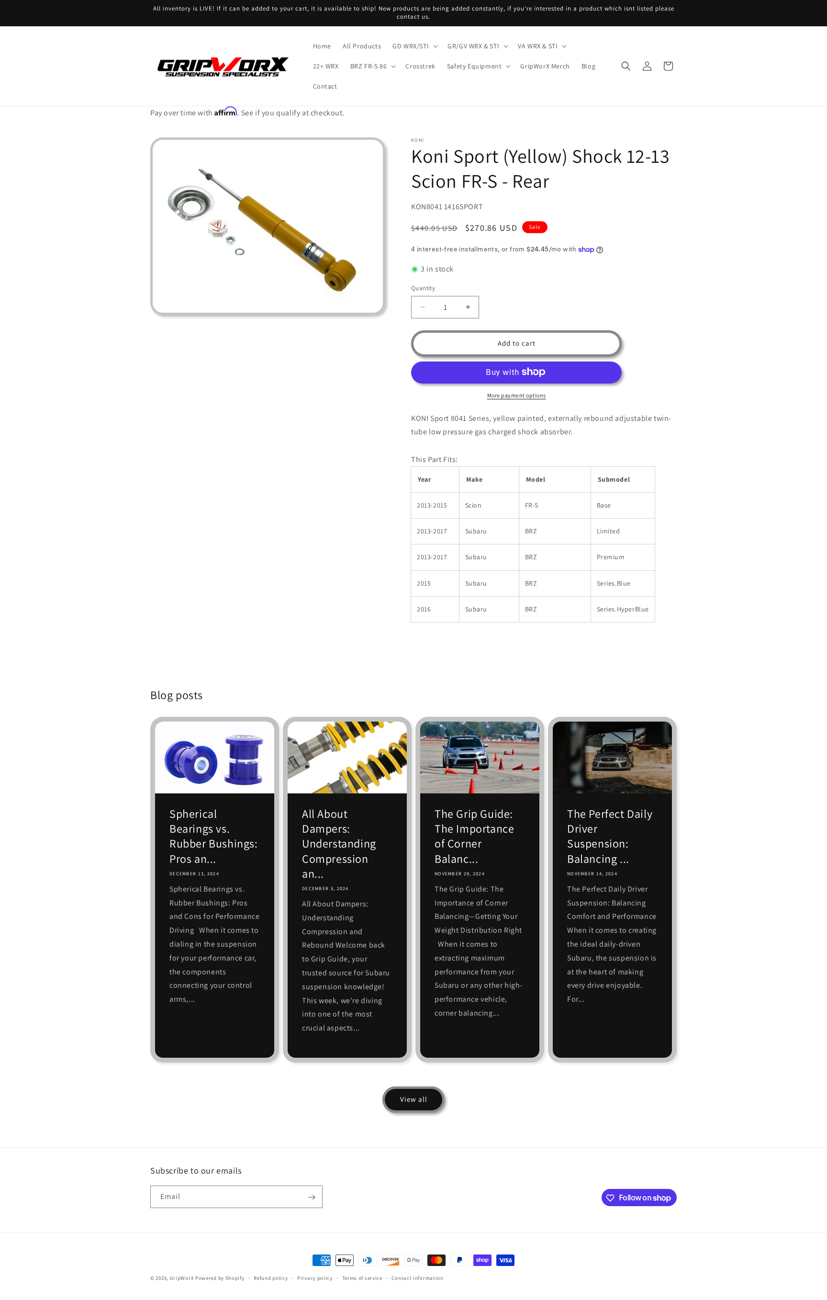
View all (413, 1099)
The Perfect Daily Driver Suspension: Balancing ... (609, 836)
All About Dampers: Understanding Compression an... (339, 843)
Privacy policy (315, 1277)
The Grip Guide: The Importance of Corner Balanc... (474, 836)
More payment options (516, 394)
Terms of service (362, 1277)
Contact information (417, 1277)
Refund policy (271, 1277)
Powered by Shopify (220, 1278)
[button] (414, 46)
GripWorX (182, 1278)
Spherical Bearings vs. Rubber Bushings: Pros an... (213, 836)
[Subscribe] (311, 1197)
